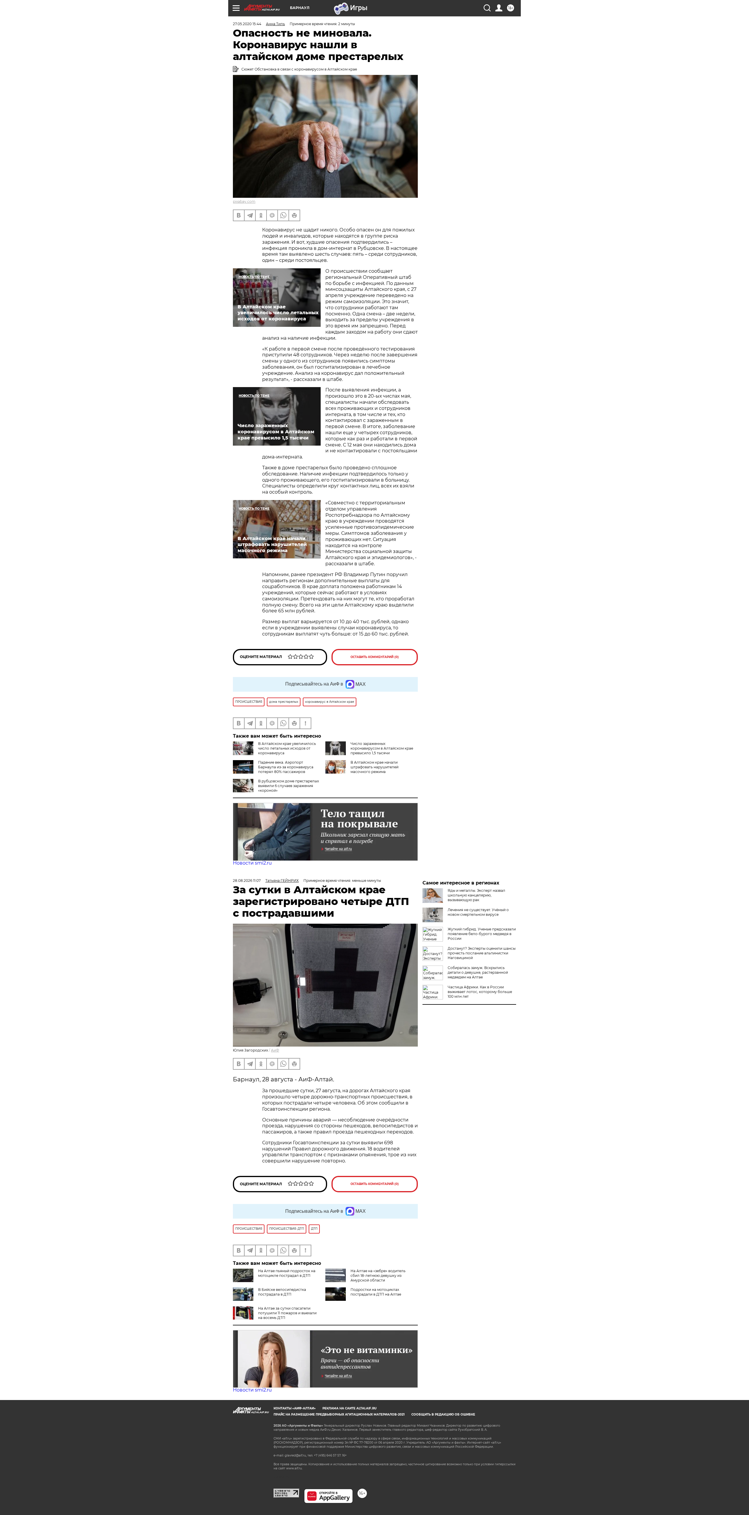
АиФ (275, 1050)
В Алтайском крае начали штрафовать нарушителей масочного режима (374, 767)
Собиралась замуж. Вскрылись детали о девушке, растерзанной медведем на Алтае (478, 972)
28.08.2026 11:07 (247, 880)
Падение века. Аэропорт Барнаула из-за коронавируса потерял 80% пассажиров (285, 767)
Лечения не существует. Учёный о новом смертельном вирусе (478, 912)
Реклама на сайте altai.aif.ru (349, 1408)
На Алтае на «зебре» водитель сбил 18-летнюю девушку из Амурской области (378, 1275)
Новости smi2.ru (252, 863)
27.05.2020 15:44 (247, 24)
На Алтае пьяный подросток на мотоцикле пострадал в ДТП (286, 1273)
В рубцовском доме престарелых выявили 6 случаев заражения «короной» (288, 786)
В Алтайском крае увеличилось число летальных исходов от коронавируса (287, 748)
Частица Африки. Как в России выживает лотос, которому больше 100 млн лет (480, 992)
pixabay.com (244, 201)
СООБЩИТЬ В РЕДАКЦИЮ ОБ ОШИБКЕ (443, 1414)
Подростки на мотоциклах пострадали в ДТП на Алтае (376, 1291)
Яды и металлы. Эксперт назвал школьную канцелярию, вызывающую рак (476, 895)
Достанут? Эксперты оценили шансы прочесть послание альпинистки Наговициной (482, 953)
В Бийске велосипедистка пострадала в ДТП (282, 1291)
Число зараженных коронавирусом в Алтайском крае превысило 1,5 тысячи (382, 748)
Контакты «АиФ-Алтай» (295, 1408)
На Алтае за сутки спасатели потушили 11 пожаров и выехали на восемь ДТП (287, 1313)
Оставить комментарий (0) (375, 657)
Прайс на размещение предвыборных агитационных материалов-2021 (339, 1414)
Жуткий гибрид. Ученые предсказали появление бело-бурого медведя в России (482, 934)
